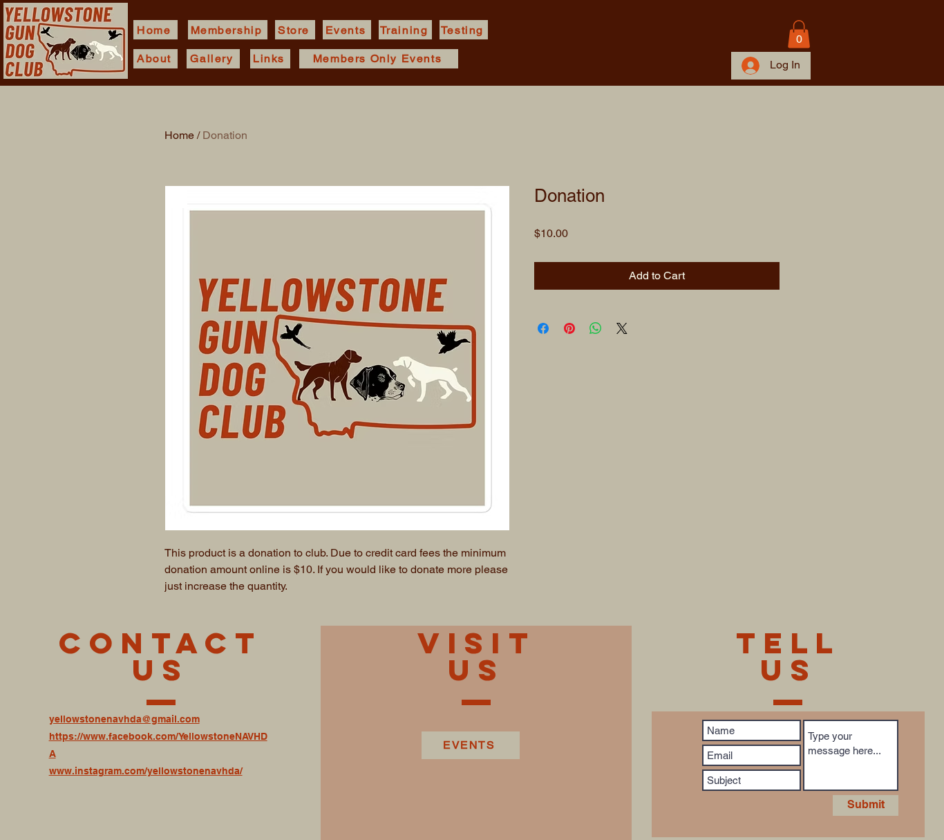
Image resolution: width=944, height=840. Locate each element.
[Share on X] (622, 328)
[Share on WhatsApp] (595, 328)
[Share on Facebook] (543, 328)
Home (179, 135)
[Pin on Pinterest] (569, 328)
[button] (799, 34)
